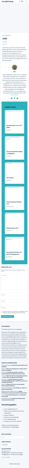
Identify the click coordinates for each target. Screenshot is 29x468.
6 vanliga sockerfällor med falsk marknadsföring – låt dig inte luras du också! (13, 373)
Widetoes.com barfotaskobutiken (10, 425)
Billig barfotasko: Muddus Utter (9, 391)
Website (4, 307)
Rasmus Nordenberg (7, 388)
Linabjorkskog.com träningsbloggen (10, 427)
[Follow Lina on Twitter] (14, 98)
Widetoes (15, 91)
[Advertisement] (14, 17)
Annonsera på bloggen (7, 457)
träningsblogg (8, 336)
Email (3, 301)
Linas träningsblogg (13, 417)
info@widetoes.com (12, 409)
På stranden (10, 178)
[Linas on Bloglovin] (14, 451)
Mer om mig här (14, 94)
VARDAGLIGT (4, 44)
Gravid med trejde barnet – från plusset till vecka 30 (14, 399)
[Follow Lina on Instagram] (17, 98)
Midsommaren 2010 (12, 228)
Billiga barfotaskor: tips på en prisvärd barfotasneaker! (14, 392)
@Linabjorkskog (12, 419)
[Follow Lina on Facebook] (12, 98)
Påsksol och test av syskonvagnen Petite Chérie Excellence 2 (13, 385)
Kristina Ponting (5, 365)
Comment (4, 275)
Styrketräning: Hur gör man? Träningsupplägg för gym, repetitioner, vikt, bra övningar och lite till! (14, 381)
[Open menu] (26, 1)
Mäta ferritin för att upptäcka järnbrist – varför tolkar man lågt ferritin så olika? (14, 376)
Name (3, 294)
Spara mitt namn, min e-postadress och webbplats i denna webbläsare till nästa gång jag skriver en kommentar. (15, 312)
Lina (14, 71)
